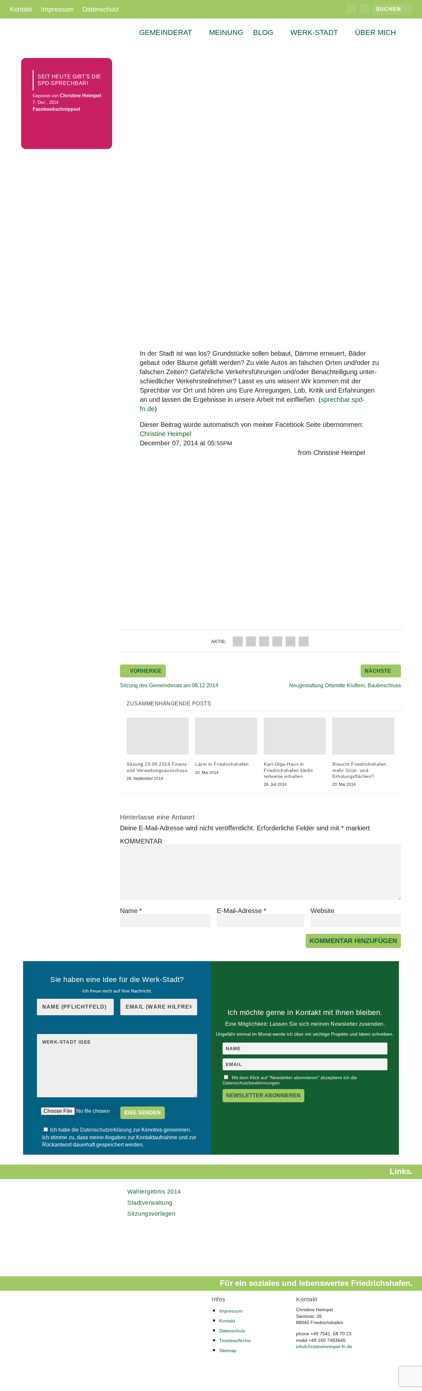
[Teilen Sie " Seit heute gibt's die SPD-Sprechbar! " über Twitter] (250, 641)
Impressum (57, 9)
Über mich (375, 33)
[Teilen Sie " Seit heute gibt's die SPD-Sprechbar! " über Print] (303, 641)
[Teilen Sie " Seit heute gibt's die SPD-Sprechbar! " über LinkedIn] (277, 641)
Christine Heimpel (80, 95)
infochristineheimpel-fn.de (324, 1346)
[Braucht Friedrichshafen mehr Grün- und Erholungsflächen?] (363, 736)
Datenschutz (100, 9)
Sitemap (227, 1350)
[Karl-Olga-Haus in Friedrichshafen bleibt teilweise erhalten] (295, 736)
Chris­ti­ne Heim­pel (165, 433)
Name (131, 910)
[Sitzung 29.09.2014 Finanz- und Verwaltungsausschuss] (158, 736)
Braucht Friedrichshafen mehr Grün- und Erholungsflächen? (359, 770)
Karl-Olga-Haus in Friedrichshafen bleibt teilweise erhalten (288, 770)
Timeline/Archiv (235, 1340)
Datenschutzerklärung (106, 1130)
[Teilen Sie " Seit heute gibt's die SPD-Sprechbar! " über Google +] (264, 641)
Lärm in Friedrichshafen (222, 764)
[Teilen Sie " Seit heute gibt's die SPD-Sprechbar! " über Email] (290, 641)
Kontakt (21, 9)
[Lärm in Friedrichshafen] (226, 736)
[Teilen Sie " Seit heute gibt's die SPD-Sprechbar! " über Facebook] (237, 641)
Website (322, 910)
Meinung (226, 33)
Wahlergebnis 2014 (154, 1191)
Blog (263, 33)
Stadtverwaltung (149, 1202)
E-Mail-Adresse (241, 910)
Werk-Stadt (314, 33)
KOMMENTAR (141, 841)
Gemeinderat (165, 33)
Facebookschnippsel (56, 109)
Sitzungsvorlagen (151, 1213)
